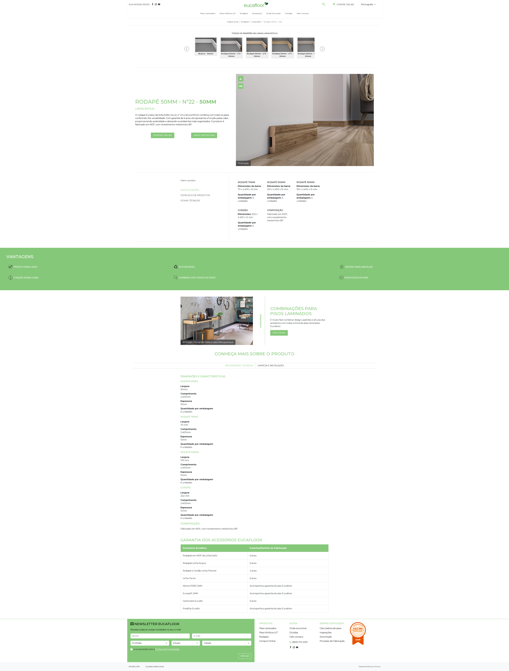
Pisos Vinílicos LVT (228, 13)
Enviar (245, 656)
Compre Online (267, 641)
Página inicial (232, 22)
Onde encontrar (273, 13)
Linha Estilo (256, 22)
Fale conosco (303, 13)
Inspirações (326, 632)
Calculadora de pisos (330, 628)
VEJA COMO (279, 333)
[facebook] (153, 4)
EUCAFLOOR (134, 667)
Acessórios (257, 13)
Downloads (326, 637)
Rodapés (244, 13)
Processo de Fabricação (332, 641)
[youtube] (159, 4)
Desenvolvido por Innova (369, 667)
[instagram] (156, 4)
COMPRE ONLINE (162, 135)
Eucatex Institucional (155, 667)
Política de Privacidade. (167, 649)
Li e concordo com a (157, 649)
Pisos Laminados (207, 13)
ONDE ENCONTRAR (204, 135)
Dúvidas (288, 13)
